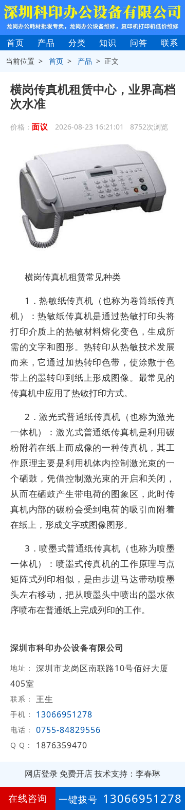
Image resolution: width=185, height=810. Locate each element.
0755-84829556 (68, 729)
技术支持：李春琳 (127, 773)
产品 (46, 42)
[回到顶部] (171, 771)
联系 (169, 42)
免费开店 (76, 773)
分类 (77, 42)
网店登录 (41, 773)
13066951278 (64, 714)
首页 (15, 42)
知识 (108, 42)
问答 (138, 42)
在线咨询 (27, 798)
